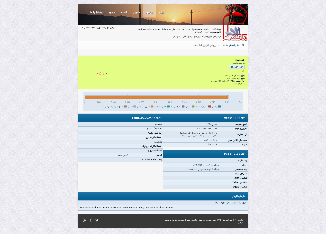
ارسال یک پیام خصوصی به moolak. (202, 169)
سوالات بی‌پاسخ (200, 36)
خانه (161, 12)
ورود (206, 32)
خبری (136, 12)
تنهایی (240, 222)
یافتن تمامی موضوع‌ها (208, 135)
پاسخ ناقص (187, 36)
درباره (111, 12)
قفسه (124, 12)
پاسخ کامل (177, 36)
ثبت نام (198, 32)
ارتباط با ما (96, 12)
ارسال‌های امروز (214, 36)
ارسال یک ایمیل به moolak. (206, 165)
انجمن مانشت (197, 220)
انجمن (149, 12)
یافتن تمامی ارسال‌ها (189, 135)
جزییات (211, 145)
